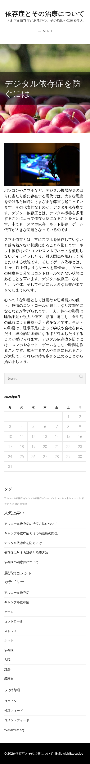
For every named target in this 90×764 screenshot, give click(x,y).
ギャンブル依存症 (32, 498)
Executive (76, 753)
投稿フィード (13, 710)
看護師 (23, 503)
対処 (17, 503)
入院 (11, 503)
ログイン (10, 701)
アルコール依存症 (13, 498)
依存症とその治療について (45, 13)
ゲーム (45, 498)
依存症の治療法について (21, 562)
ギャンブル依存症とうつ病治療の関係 (31, 533)
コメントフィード (16, 720)
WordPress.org (14, 730)
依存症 (9, 650)
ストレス (68, 498)
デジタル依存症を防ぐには (23, 543)
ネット (77, 498)
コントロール (57, 498)
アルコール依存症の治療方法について (31, 523)
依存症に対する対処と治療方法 (26, 552)
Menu (47, 31)
